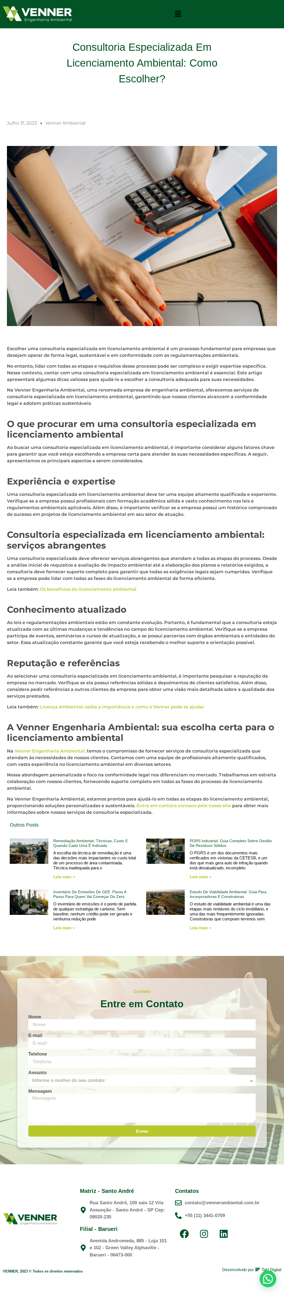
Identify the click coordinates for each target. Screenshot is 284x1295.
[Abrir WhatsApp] (270, 1281)
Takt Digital (270, 1269)
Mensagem (40, 1091)
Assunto (37, 1072)
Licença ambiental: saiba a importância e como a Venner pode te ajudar (122, 707)
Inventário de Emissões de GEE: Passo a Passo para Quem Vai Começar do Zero (89, 894)
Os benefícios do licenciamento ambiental (88, 589)
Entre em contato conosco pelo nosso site (183, 805)
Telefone (37, 1054)
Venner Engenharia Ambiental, (50, 751)
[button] (177, 14)
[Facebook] (184, 1234)
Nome (34, 1016)
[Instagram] (204, 1234)
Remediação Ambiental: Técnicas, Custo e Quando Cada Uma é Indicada (90, 843)
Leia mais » (64, 876)
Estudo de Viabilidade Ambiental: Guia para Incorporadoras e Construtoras (228, 894)
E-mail (35, 1035)
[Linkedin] (223, 1234)
